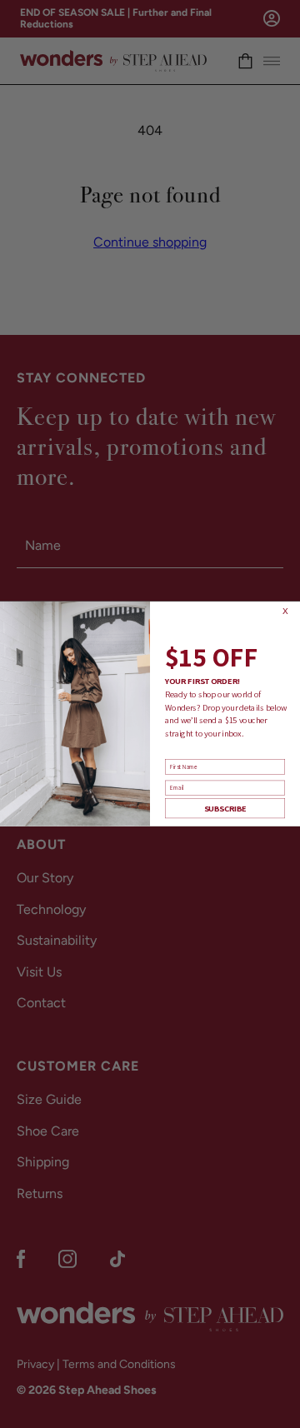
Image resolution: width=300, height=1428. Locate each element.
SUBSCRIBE (225, 809)
